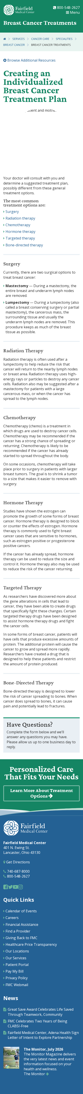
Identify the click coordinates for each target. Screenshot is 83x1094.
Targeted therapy (20, 238)
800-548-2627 (68, 7)
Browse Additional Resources (31, 60)
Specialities (64, 39)
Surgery (12, 211)
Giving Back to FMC (21, 937)
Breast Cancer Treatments (51, 45)
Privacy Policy (17, 977)
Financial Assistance (22, 924)
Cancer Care (40, 39)
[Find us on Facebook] (5, 886)
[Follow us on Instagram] (20, 886)
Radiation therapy (20, 218)
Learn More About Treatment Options (41, 793)
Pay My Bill (14, 971)
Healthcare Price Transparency (31, 944)
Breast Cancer (14, 45)
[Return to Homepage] (4, 39)
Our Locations (17, 951)
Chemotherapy (18, 224)
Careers (12, 917)
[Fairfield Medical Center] (18, 10)
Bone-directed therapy (24, 245)
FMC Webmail (17, 984)
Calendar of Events (21, 911)
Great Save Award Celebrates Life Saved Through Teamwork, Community (40, 1012)
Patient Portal (17, 964)
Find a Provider (18, 931)
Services (18, 39)
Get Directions (17, 862)
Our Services (16, 958)
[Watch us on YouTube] (15, 886)
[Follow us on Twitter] (10, 886)
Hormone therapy (20, 231)
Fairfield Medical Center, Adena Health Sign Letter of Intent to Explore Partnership (43, 1035)
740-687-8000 (18, 871)
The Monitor (35, 1073)
